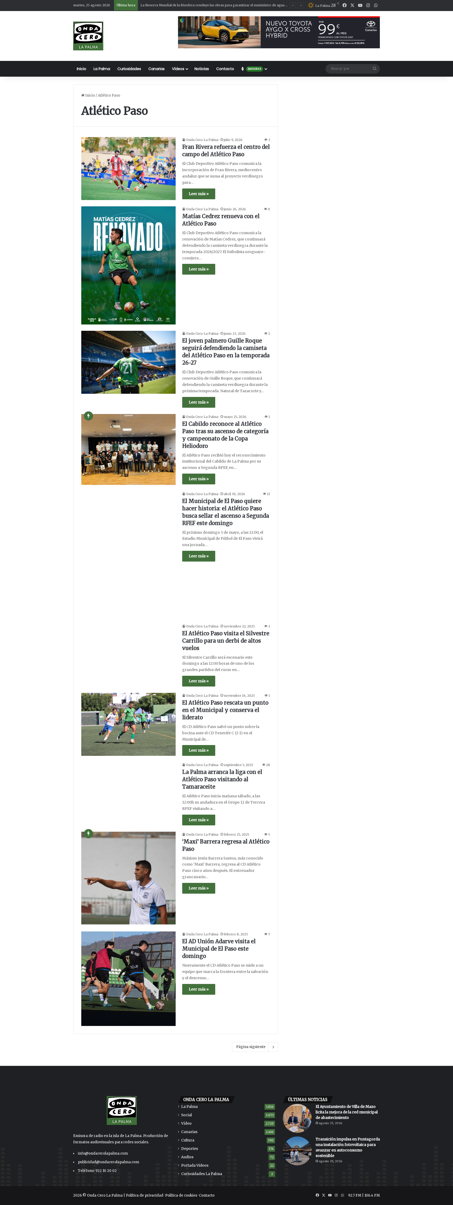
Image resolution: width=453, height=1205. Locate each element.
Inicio (81, 68)
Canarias (156, 68)
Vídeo (186, 1123)
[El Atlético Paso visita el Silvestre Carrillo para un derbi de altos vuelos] (128, 650)
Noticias (202, 68)
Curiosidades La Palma (201, 1174)
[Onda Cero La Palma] (88, 36)
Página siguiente (251, 1047)
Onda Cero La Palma (202, 140)
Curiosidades (129, 68)
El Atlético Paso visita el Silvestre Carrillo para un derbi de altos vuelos (225, 640)
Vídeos (178, 68)
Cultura (187, 1140)
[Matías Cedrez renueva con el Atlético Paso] (128, 265)
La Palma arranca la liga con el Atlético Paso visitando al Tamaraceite (222, 779)
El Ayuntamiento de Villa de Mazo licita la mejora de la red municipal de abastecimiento (347, 1112)
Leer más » (199, 193)
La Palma (102, 68)
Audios (187, 1157)
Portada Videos (194, 1165)
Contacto (225, 68)
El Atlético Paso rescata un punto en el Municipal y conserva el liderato (225, 710)
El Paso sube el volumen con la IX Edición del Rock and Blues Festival (195, 5)
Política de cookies (181, 1195)
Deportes (189, 1148)
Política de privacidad (144, 1195)
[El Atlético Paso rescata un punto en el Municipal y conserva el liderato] (128, 724)
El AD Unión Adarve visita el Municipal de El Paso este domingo (219, 948)
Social (186, 1115)
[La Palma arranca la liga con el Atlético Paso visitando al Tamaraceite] (128, 788)
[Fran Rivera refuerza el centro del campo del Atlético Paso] (128, 168)
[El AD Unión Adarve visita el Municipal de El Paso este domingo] (128, 978)
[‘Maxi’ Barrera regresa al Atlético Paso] (128, 878)
